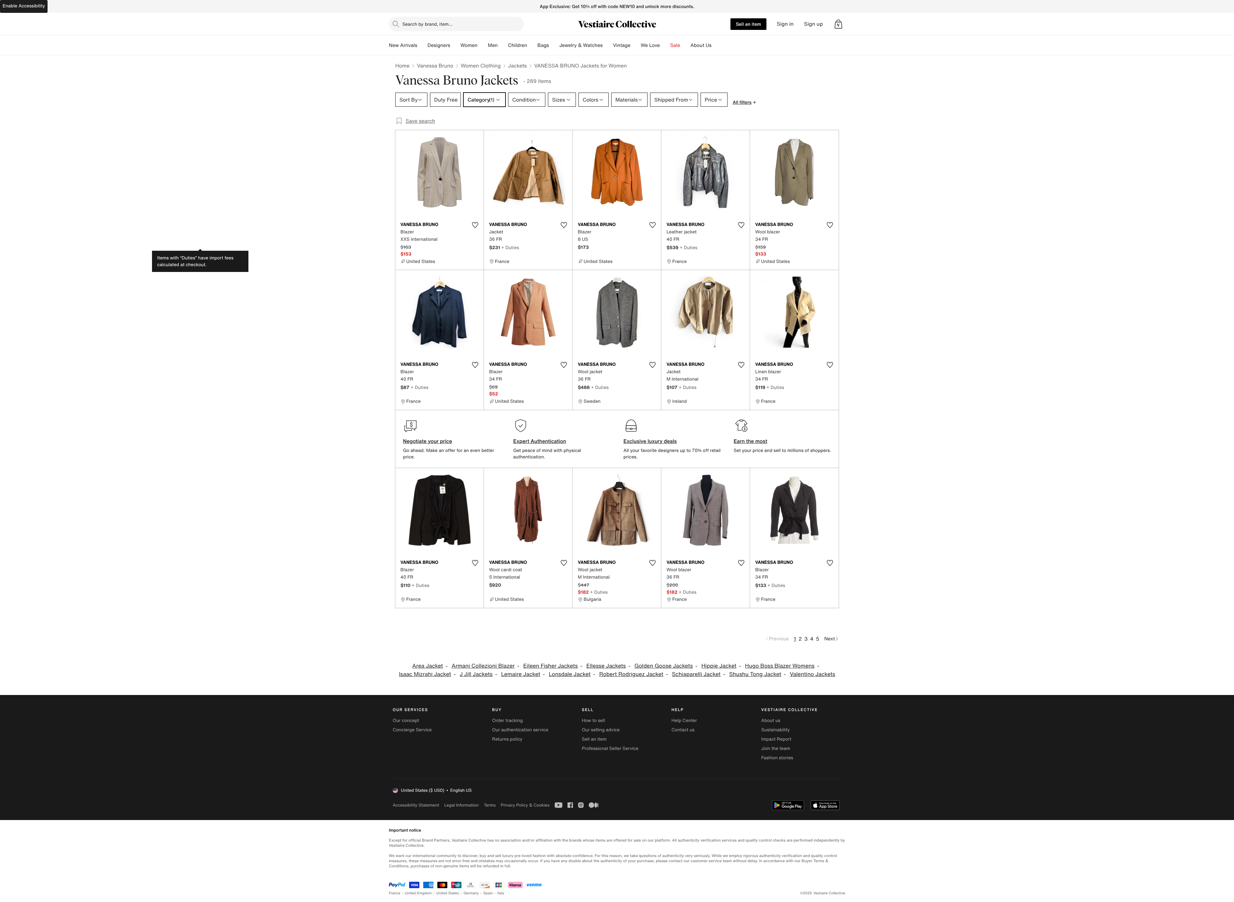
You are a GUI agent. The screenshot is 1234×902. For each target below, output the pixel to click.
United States (447, 893)
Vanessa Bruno (435, 65)
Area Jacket (427, 666)
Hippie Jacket (719, 666)
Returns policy (507, 739)
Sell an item (748, 24)
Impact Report (776, 739)
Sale (675, 45)
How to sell (593, 720)
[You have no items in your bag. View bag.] (838, 24)
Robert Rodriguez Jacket (631, 674)
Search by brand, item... (427, 24)
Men (493, 45)
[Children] (532, 45)
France (394, 893)
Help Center (684, 720)
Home (402, 65)
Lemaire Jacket (521, 674)
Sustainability (775, 729)
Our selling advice (601, 729)
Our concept (406, 720)
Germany (471, 893)
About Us (701, 45)
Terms (490, 805)
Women (469, 45)
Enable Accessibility (24, 6)
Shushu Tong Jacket (755, 674)
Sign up (813, 24)
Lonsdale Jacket (570, 674)
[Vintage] (635, 45)
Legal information (461, 805)
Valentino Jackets (812, 674)
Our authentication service (520, 729)
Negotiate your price (427, 441)
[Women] (482, 45)
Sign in (785, 24)
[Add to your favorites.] (475, 225)
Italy (501, 893)
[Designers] (455, 45)
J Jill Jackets (476, 674)
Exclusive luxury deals (650, 441)
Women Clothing (481, 65)
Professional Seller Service (610, 748)
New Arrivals (403, 45)
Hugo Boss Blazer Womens (779, 666)
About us (770, 720)
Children (517, 45)
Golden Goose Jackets (663, 666)
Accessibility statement (416, 805)
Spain (488, 893)
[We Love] (665, 45)
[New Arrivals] (422, 45)
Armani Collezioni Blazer (483, 666)
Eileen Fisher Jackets (550, 666)
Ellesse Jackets (606, 666)
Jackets (517, 65)
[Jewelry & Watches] (607, 45)
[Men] (502, 45)
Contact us (683, 729)
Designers (438, 45)
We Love (650, 45)
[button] (838, 24)
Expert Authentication (539, 441)
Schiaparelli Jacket (696, 674)
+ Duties (510, 247)
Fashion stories (777, 757)
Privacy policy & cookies (525, 805)
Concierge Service (412, 729)
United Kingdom (418, 893)
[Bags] (554, 45)
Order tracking (507, 720)
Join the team (775, 748)
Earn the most (750, 441)
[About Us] (716, 45)
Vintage (621, 45)
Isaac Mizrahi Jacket (425, 674)
